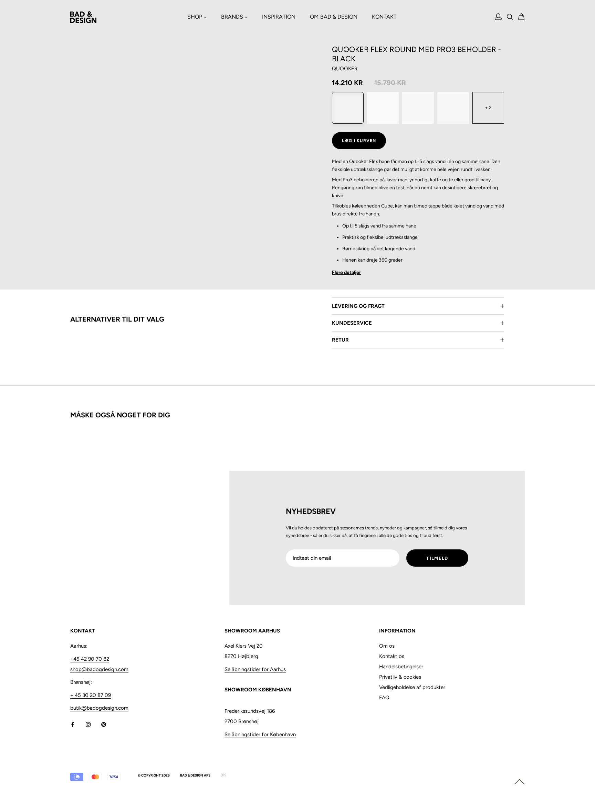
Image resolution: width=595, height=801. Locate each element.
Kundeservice (352, 323)
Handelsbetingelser (401, 666)
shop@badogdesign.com (99, 669)
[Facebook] (72, 724)
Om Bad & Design (333, 16)
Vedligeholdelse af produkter (412, 687)
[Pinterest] (103, 724)
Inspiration (278, 16)
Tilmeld (437, 558)
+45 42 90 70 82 (89, 659)
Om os (387, 646)
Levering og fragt (358, 306)
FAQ (384, 697)
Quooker (344, 68)
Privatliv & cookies (400, 677)
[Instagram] (88, 724)
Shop (195, 16)
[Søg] (510, 17)
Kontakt (384, 16)
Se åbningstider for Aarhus (255, 669)
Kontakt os (391, 656)
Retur (340, 340)
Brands (232, 16)
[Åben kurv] (521, 17)
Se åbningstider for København (260, 734)
